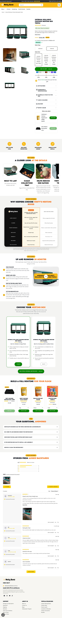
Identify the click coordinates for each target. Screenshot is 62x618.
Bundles (43, 612)
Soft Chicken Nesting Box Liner (9, 399)
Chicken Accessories (45, 610)
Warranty (5, 608)
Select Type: (38, 45)
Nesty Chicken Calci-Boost (24, 399)
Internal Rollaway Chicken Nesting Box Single (54, 60)
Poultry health (44, 607)
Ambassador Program (26, 608)
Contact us (24, 605)
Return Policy (6, 612)
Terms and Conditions (7, 610)
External (40, 48)
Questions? (5, 605)
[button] (3, 9)
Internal (52, 48)
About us (24, 603)
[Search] (41, 5)
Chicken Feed (44, 605)
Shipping (5, 607)
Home (3, 12)
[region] (7, 480)
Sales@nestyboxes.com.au (11, 585)
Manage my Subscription (8, 603)
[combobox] (31, 5)
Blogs (23, 607)
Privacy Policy (6, 614)
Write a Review (54, 487)
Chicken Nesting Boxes (46, 603)
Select (18, 364)
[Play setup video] (46, 276)
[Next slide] (59, 175)
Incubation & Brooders (46, 608)
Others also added (46, 111)
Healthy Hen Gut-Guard (38, 399)
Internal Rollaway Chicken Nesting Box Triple (14, 12)
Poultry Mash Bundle (52, 399)
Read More (37, 34)
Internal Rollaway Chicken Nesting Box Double (46, 60)
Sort (49, 491)
